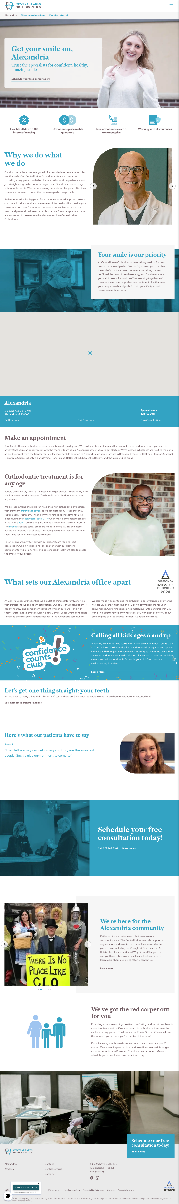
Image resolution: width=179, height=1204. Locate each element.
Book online (129, 848)
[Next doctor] (172, 186)
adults (22, 522)
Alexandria (10, 1163)
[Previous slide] (4, 944)
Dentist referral (58, 15)
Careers (49, 1173)
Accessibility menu (126, 1190)
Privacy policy (54, 1190)
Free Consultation (151, 420)
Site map (111, 1190)
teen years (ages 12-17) (36, 518)
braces (13, 526)
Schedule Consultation (26, 1187)
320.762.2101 (148, 413)
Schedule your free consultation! (30, 78)
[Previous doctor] (93, 186)
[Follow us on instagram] (97, 1178)
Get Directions (86, 420)
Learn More (98, 671)
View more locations (33, 15)
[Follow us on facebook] (91, 1178)
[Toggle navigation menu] (171, 6)
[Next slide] (87, 944)
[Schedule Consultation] (8, 1196)
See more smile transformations (23, 702)
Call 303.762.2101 (108, 848)
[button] (89, 352)
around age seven (31, 510)
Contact (49, 1163)
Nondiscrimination (72, 1190)
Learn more (107, 968)
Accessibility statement (93, 1190)
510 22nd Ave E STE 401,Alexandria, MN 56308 (103, 1165)
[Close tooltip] (39, 1183)
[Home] (22, 6)
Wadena (9, 1168)
